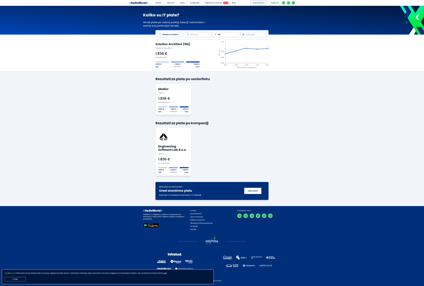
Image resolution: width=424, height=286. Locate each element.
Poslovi (158, 3)
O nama (193, 211)
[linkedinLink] (258, 216)
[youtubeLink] (252, 216)
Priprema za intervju (213, 3)
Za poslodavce (258, 3)
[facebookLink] (239, 216)
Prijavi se (275, 3)
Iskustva (170, 3)
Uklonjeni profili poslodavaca (201, 223)
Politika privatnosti (197, 220)
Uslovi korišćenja (196, 217)
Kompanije (194, 3)
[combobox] (198, 34)
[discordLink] (264, 216)
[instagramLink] (245, 216)
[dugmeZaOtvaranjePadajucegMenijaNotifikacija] (288, 3)
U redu (15, 279)
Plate (182, 3)
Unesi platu (253, 191)
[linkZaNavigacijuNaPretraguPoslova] (283, 3)
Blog (234, 3)
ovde (165, 273)
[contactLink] (270, 216)
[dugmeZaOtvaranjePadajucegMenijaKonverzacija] (293, 3)
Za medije (194, 226)
